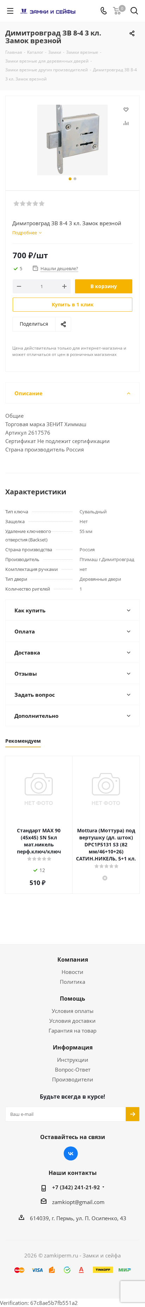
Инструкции (72, 1059)
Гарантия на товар (72, 1030)
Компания (72, 959)
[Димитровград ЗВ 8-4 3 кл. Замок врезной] (72, 140)
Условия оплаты (73, 1010)
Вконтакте (71, 1153)
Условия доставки (72, 1020)
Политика (72, 981)
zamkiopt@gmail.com (78, 1201)
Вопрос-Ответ (72, 1069)
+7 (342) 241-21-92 (76, 1187)
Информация (73, 1047)
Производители (72, 1079)
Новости (72, 971)
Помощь (72, 998)
